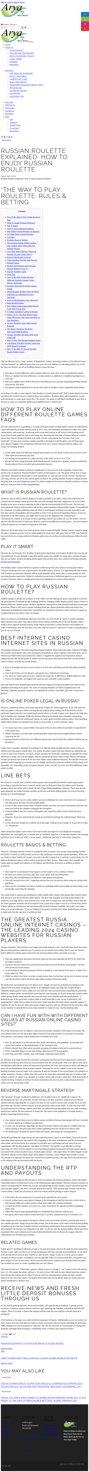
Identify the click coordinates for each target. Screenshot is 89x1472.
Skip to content (7, 2)
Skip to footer (19, 2)
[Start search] (22, 27)
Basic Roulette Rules (15, 303)
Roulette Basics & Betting (17, 240)
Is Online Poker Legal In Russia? (20, 234)
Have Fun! (11, 274)
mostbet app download (10, 562)
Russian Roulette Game (16, 271)
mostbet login (33, 484)
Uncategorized (6, 140)
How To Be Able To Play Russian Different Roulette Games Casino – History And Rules (21, 280)
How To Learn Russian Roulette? (20, 228)
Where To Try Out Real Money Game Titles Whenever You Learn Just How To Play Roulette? (23, 317)
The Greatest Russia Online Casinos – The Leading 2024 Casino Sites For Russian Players (22, 246)
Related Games (13, 263)
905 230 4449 (27, 1451)
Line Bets (11, 237)
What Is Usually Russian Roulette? (21, 223)
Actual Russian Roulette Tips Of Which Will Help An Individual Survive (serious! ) (23, 294)
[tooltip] (85, 14)
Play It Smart (12, 226)
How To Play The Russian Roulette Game (24, 340)
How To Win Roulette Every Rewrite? (22, 300)
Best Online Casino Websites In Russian (23, 231)
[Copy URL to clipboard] (15, 1334)
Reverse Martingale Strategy (19, 257)
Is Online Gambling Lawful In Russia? (22, 312)
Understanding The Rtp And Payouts (22, 260)
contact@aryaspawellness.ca (34, 1439)
